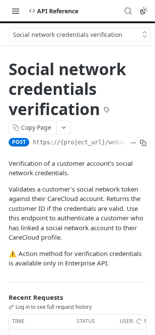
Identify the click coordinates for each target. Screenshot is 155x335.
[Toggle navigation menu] (15, 11)
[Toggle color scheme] (144, 11)
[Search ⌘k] (128, 11)
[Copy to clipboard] (143, 143)
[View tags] (107, 110)
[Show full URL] (133, 143)
